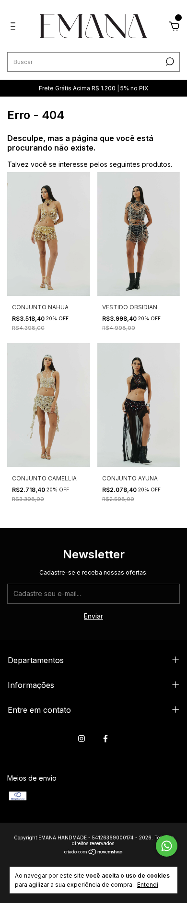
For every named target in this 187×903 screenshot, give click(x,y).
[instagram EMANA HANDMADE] (81, 738)
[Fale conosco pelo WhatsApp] (166, 846)
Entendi (147, 884)
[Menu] (14, 27)
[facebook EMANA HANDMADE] (105, 738)
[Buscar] (169, 62)
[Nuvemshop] (94, 853)
